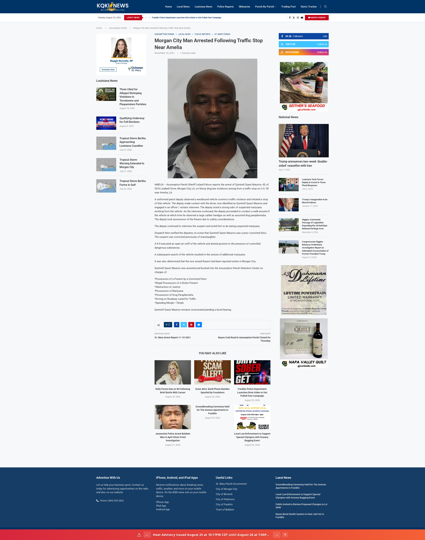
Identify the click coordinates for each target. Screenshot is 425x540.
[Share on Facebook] (176, 324)
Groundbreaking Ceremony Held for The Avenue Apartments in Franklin (212, 410)
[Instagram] (298, 17)
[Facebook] (290, 17)
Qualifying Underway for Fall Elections (132, 120)
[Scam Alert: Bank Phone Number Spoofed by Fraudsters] (212, 372)
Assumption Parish (118, 28)
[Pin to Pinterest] (191, 324)
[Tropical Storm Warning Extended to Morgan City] (106, 164)
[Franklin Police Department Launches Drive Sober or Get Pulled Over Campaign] (252, 372)
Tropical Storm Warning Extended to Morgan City (132, 163)
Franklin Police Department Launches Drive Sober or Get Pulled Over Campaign (186, 17)
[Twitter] (293, 17)
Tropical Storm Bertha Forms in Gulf (133, 182)
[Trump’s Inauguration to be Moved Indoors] (289, 204)
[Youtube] (302, 17)
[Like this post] (169, 324)
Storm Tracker (309, 6)
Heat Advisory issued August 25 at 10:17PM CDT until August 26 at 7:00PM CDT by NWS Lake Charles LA (212, 535)
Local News (183, 6)
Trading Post (288, 6)
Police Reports (225, 6)
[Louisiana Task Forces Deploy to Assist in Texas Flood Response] (289, 184)
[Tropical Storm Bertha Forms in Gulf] (106, 186)
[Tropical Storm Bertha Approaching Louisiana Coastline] (106, 143)
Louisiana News (203, 6)
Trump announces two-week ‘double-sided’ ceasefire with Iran (303, 163)
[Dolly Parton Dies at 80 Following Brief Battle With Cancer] (173, 372)
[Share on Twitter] (184, 324)
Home (168, 6)
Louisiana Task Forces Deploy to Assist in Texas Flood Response (314, 182)
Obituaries (244, 6)
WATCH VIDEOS (318, 17)
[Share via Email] (199, 324)
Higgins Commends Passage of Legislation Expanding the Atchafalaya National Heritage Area (314, 224)
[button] (146, 17)
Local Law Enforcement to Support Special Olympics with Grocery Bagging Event (252, 437)
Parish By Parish (264, 6)
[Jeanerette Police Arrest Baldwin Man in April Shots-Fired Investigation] (173, 417)
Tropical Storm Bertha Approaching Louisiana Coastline (133, 142)
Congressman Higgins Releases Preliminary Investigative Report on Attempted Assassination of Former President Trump (315, 247)
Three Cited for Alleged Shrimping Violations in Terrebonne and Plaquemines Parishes (133, 97)
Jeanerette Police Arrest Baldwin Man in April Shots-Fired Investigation (172, 437)
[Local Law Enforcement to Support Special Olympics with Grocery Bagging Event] (252, 417)
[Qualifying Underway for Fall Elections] (106, 123)
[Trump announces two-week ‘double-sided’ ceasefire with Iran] (304, 140)
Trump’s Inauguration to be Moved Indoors (314, 201)
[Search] (325, 6)
